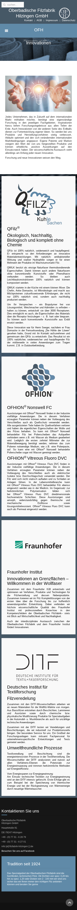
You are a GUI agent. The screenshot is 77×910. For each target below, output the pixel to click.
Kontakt (28, 20)
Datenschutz (69, 20)
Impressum (52, 20)
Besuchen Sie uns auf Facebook (17, 851)
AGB (39, 20)
